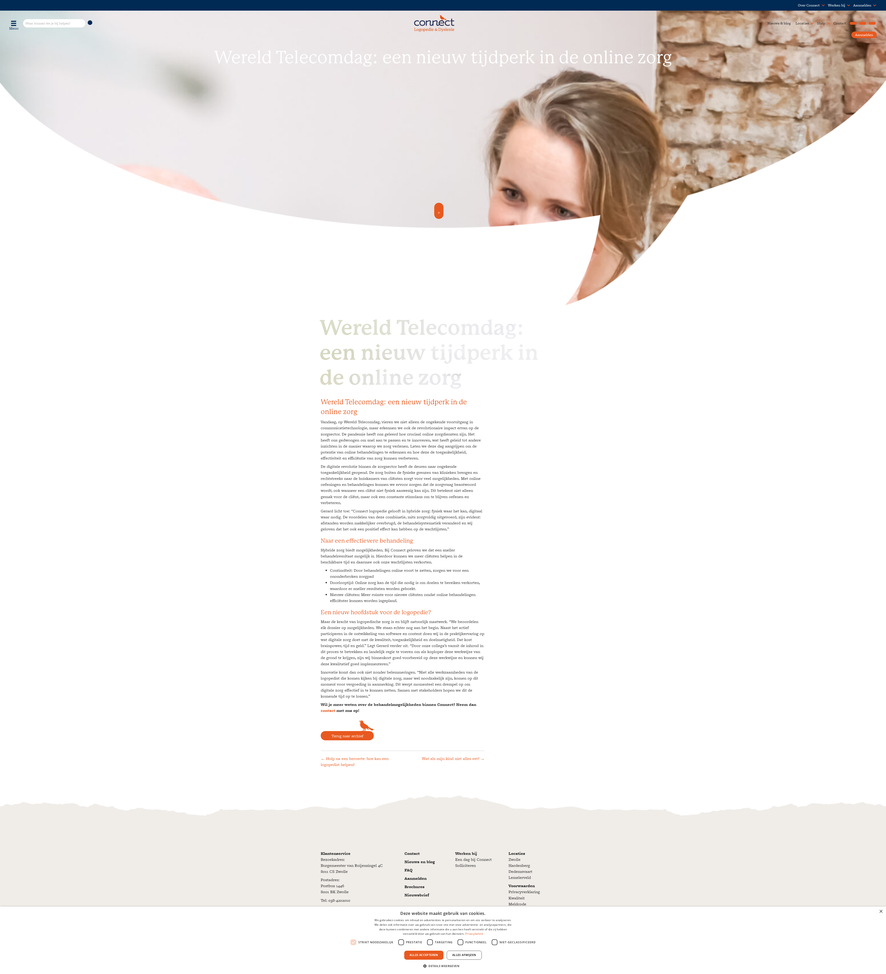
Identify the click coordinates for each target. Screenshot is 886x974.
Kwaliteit (517, 898)
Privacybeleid (474, 934)
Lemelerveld (520, 877)
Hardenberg (519, 865)
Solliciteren (465, 865)
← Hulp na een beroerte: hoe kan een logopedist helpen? (355, 761)
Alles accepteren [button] (424, 955)
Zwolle (515, 859)
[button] (823, 5)
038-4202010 (339, 900)
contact (328, 710)
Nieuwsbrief (416, 895)
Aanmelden (862, 5)
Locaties (802, 23)
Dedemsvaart (520, 871)
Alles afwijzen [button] (464, 955)
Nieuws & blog (779, 23)
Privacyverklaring (524, 892)
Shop (821, 23)
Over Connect (809, 5)
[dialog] (443, 940)
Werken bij (836, 5)
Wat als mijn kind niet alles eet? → (453, 758)
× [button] (881, 911)
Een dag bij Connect (473, 859)
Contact (839, 23)
